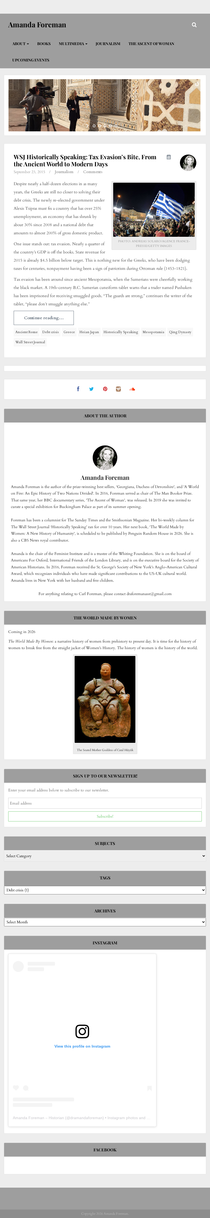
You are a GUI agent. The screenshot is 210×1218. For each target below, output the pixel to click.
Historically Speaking (121, 332)
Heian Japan (89, 332)
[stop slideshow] (122, 126)
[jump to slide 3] (105, 126)
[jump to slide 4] (110, 126)
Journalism (108, 43)
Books (44, 43)
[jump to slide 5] (116, 126)
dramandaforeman (86, 1118)
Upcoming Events (30, 60)
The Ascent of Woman (151, 43)
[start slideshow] (87, 126)
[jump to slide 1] (94, 126)
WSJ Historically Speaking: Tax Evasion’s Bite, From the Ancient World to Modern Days (85, 160)
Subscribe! (105, 816)
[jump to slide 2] (99, 126)
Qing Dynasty (180, 332)
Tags (105, 877)
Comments (93, 172)
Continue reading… (44, 318)
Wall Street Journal (30, 342)
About (19, 43)
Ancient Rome (26, 332)
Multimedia (72, 43)
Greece (69, 332)
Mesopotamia (153, 332)
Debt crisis (50, 332)
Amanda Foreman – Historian (38, 1118)
